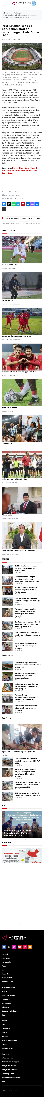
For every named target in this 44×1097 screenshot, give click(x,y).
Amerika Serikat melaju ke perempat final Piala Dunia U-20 (21, 263)
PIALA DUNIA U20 (12, 218)
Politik (4, 991)
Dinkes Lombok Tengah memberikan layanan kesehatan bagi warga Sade (27, 579)
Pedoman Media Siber (11, 1078)
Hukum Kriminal (8, 987)
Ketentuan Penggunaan (12, 1062)
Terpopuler (7, 656)
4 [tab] (25, 840)
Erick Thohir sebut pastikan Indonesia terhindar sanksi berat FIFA (19, 478)
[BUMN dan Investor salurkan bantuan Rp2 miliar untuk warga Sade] (7, 569)
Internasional (7, 1058)
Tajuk (4, 1025)
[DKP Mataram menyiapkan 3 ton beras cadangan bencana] (7, 636)
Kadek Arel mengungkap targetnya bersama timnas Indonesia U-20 (18, 335)
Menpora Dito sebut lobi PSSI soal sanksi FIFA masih (20, 513)
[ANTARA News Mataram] (24, 3)
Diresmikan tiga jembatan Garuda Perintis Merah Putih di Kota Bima (28, 665)
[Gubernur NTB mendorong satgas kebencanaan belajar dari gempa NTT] (7, 687)
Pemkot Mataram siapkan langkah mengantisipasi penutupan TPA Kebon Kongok (26, 612)
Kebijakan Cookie (9, 1070)
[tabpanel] (22, 824)
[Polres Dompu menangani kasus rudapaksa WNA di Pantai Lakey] (7, 591)
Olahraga (17, 13)
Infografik (6, 842)
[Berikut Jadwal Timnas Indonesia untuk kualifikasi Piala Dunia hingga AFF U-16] (22, 357)
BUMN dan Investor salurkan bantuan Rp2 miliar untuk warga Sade (27, 568)
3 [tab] (22, 840)
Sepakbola (6, 1003)
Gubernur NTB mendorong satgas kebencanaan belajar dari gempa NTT (27, 686)
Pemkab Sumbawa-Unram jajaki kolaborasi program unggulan (26, 645)
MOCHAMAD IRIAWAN (31, 223)
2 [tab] (18, 840)
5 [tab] (29, 840)
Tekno (4, 1033)
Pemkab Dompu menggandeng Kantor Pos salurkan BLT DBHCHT (26, 697)
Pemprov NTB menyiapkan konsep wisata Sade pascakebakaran (26, 675)
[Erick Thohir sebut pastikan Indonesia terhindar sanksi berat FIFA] (22, 464)
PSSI (24, 218)
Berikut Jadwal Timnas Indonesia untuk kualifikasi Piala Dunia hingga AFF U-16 (20, 370)
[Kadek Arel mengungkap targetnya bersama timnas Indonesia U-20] (22, 321)
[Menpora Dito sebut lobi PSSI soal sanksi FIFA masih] (22, 500)
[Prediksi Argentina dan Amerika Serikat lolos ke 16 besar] (22, 393)
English (5, 1036)
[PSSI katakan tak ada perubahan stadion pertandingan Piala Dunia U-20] (22, 737)
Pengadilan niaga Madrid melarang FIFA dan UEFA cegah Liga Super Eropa (19, 170)
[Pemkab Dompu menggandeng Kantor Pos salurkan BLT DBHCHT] (7, 698)
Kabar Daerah (7, 982)
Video (4, 970)
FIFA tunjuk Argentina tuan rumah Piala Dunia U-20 (19, 442)
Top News (6, 718)
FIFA (30, 218)
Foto (4, 805)
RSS (3, 1081)
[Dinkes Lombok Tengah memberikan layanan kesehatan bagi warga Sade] (7, 580)
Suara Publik (7, 978)
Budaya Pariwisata (9, 1011)
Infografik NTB (8, 1048)
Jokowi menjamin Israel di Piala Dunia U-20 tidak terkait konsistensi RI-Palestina (21, 549)
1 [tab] (15, 840)
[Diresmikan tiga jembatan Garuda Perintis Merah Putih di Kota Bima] (7, 666)
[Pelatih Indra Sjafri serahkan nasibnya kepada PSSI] (22, 285)
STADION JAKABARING (11, 223)
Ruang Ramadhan (9, 1040)
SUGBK (37, 218)
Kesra (4, 1015)
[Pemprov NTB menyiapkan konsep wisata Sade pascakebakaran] (7, 677)
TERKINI (5, 559)
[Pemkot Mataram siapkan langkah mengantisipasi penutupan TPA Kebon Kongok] (7, 612)
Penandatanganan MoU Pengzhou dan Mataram (17, 831)
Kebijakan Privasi (9, 1066)
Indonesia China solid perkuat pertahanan (21, 917)
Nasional (5, 1054)
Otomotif (6, 1029)
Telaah (5, 1044)
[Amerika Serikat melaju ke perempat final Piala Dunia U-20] (22, 250)
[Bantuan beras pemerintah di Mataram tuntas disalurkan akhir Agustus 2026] (7, 625)
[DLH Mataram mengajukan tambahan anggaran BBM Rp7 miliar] (7, 601)
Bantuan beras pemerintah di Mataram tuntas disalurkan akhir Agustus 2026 (27, 624)
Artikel (4, 1021)
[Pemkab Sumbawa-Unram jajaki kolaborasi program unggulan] (7, 647)
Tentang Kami (8, 1074)
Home (8, 13)
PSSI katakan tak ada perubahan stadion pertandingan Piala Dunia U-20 (20, 16)
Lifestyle (5, 1007)
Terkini (5, 954)
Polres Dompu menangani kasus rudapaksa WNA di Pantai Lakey (26, 589)
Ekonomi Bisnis (8, 995)
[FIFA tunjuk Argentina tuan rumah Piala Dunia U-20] (22, 428)
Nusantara (6, 974)
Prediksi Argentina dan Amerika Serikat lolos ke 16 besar (20, 406)
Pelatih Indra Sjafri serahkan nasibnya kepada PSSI (19, 299)
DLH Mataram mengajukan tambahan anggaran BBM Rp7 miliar (27, 600)
